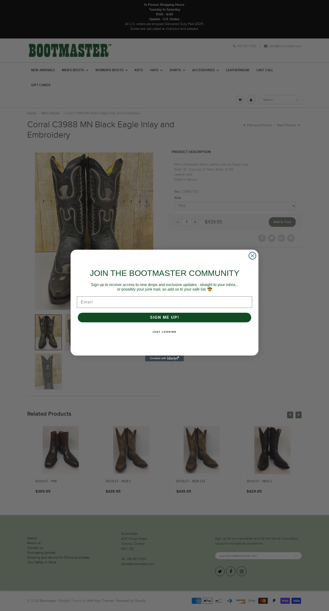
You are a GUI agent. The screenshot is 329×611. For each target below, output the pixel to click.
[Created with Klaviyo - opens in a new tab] (164, 358)
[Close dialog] (252, 255)
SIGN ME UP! (164, 317)
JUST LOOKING (164, 332)
